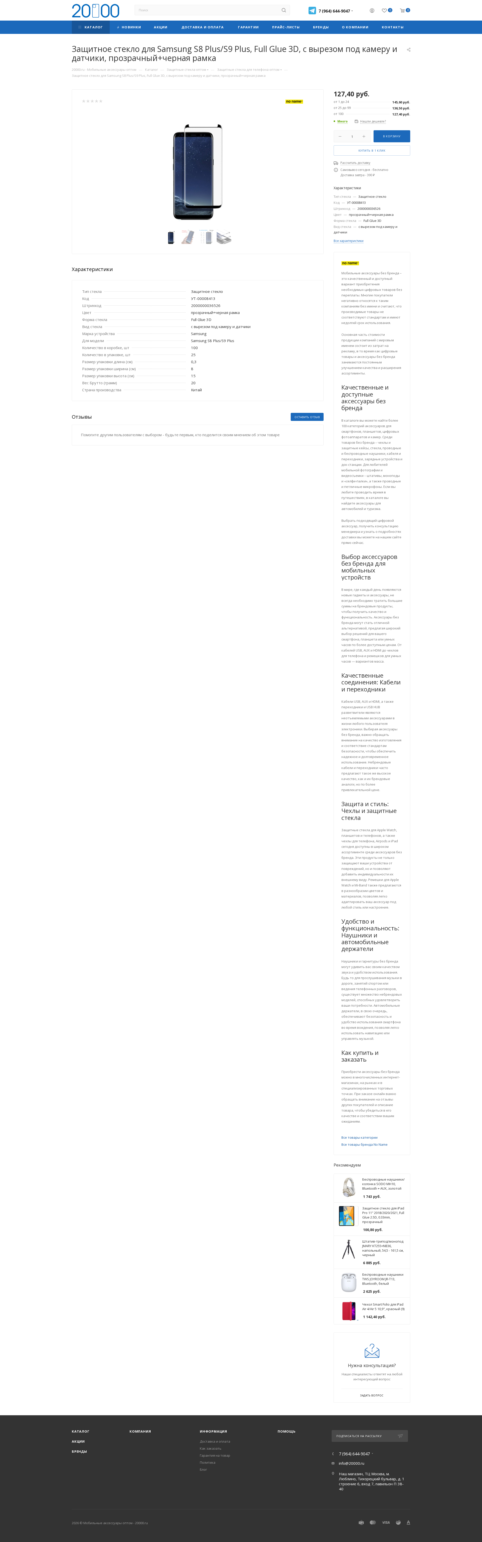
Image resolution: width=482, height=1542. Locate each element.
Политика (207, 1462)
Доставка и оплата (215, 1441)
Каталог (81, 1431)
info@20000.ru (351, 1463)
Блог (203, 1469)
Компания (140, 1431)
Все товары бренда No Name (364, 1144)
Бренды (79, 1451)
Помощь (287, 1431)
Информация (213, 1431)
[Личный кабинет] (372, 11)
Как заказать (210, 1448)
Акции (78, 1441)
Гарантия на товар (215, 1455)
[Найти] (284, 10)
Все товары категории (359, 1137)
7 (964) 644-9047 (334, 11)
